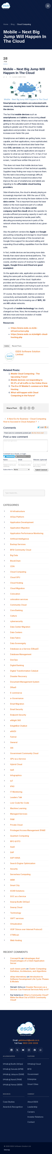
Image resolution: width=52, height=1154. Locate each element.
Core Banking (16, 610)
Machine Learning (18, 808)
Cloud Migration (17, 588)
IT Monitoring (16, 792)
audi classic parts (18, 968)
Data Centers (16, 632)
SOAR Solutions (17, 891)
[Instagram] (29, 1050)
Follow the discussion (46, 427)
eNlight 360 (15, 720)
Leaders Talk (16, 797)
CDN (12, 566)
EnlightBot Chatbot (18, 726)
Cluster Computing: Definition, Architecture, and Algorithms (28, 969)
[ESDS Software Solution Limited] (9, 356)
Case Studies (9, 1102)
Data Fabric (15, 638)
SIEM (12, 880)
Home (5, 24)
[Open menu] (48, 6)
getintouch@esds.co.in (28, 1040)
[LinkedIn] (11, 1050)
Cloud (34, 1064)
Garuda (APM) (13, 1069)
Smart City (15, 885)
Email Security (16, 709)
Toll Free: (18, 1043)
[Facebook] (34, 1050)
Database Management (20, 654)
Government (32, 1074)
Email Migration (17, 704)
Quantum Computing (19, 836)
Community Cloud (18, 605)
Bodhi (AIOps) (13, 1064)
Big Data (14, 555)
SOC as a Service (18, 896)
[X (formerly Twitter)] (17, 1050)
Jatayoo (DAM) (13, 1074)
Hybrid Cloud (16, 764)
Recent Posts (17, 346)
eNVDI (13, 731)
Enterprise (31, 1079)
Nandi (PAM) (12, 1079)
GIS (11, 748)
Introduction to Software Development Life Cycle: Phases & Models (29, 979)
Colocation (15, 594)
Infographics (16, 775)
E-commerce (16, 693)
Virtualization (16, 924)
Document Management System (24, 682)
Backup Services (18, 544)
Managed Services (18, 814)
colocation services (19, 599)
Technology (15, 913)
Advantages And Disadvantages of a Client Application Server (27, 960)
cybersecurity (16, 621)
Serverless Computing (20, 874)
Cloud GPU (15, 577)
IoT (11, 781)
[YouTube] (23, 1050)
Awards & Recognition (13, 1107)
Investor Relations (35, 1117)
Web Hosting (16, 940)
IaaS (12, 770)
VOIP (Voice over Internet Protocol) (26, 929)
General (13, 742)
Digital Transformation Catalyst (24, 671)
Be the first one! (38, 433)
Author (6, 346)
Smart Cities (32, 1084)
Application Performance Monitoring (26, 533)
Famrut (13, 737)
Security (14, 869)
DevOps (14, 660)
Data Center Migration (20, 627)
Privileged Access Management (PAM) (27, 830)
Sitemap (7, 1150)
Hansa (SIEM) (12, 1084)
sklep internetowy (18, 976)
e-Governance (16, 698)
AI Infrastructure (17, 511)
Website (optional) (40, 460)
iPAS (12, 786)
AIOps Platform (17, 517)
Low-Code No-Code (19, 803)
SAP (12, 852)
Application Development (21, 522)
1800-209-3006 (30, 1043)
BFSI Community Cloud (20, 550)
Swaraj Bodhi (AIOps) (20, 902)
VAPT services (17, 918)
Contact (30, 1122)
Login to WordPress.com (23, 456)
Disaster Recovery (18, 676)
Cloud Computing (19, 77)
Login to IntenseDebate (9, 456)
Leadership (32, 1107)
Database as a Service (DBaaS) (24, 649)
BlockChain (15, 561)
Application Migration (20, 528)
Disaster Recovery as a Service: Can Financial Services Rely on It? (29, 988)
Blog (13, 24)
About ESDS (32, 1102)
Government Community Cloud (24, 753)
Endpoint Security (18, 715)
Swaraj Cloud (16, 907)
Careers (30, 1112)
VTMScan (14, 935)
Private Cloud (16, 825)
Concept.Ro (15, 958)
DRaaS (13, 687)
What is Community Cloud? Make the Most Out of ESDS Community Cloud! (29, 997)
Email (20, 460)
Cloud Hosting (16, 583)
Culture (13, 616)
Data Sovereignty (18, 643)
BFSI (29, 1069)
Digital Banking (17, 665)
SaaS (12, 847)
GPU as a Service (18, 759)
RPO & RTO (15, 841)
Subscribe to (8, 469)
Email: (15, 1040)
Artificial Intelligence (19, 539)
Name (5, 460)
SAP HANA (15, 858)
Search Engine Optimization (22, 863)
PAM (12, 819)
